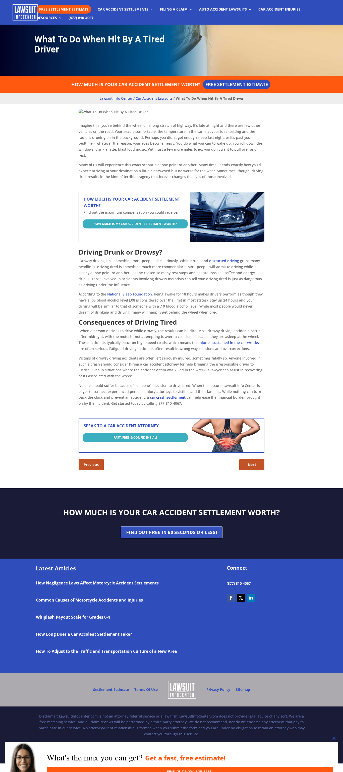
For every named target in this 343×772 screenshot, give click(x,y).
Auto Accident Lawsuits (223, 10)
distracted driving (224, 260)
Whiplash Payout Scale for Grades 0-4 (73, 617)
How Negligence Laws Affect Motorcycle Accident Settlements (97, 583)
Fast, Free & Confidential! (135, 437)
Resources (47, 18)
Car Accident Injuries (279, 10)
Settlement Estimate (111, 689)
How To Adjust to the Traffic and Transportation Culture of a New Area (106, 651)
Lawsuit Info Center (116, 98)
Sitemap (243, 689)
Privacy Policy (218, 689)
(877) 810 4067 (239, 583)
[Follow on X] (241, 598)
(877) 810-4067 (81, 18)
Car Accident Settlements (123, 10)
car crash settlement (168, 397)
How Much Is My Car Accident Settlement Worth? (135, 224)
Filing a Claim (174, 10)
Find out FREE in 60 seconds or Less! (171, 532)
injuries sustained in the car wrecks (229, 342)
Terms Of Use (146, 689)
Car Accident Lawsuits (154, 98)
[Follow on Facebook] (231, 598)
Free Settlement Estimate (64, 9)
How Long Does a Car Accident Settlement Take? (84, 634)
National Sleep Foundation (129, 294)
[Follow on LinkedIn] (251, 598)
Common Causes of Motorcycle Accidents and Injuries (89, 600)
